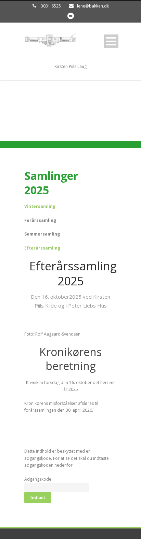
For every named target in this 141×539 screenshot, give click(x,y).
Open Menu (111, 41)
